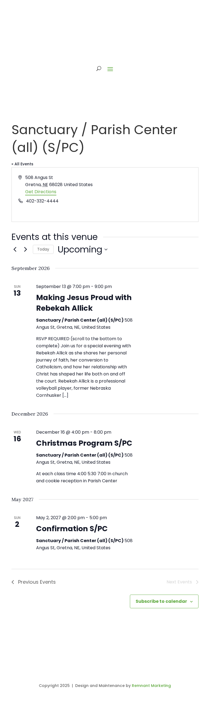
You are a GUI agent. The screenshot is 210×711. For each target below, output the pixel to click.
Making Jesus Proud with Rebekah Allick (84, 302)
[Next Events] (25, 249)
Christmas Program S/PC (84, 443)
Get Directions (40, 192)
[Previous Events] (14, 249)
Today (43, 249)
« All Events (22, 164)
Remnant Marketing (151, 685)
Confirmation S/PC (72, 529)
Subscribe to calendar (161, 601)
